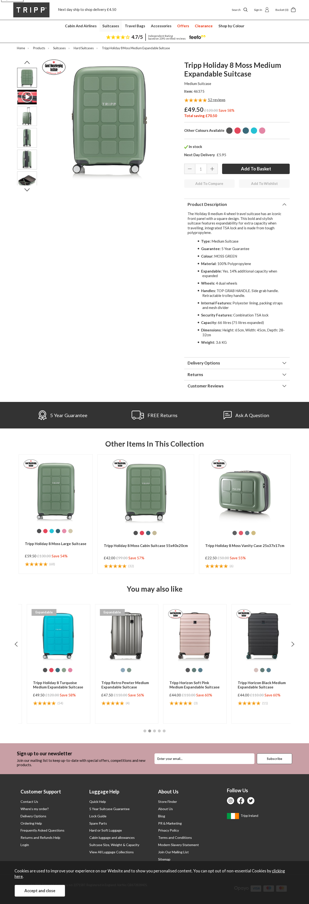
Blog (161, 816)
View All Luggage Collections (111, 852)
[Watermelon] (237, 130)
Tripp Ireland (249, 816)
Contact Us (29, 801)
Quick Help (97, 801)
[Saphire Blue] (194, 670)
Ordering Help (31, 823)
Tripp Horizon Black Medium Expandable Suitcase (256, 684)
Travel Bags (135, 26)
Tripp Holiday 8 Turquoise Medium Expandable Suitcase (52, 684)
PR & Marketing (170, 823)
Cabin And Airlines (81, 26)
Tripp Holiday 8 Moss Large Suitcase (55, 543)
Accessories (161, 26)
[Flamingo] (262, 130)
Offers (183, 26)
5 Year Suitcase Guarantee (109, 809)
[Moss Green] (58, 670)
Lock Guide (97, 816)
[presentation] (16, 644)
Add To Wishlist (264, 183)
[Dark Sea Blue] (246, 130)
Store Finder (167, 801)
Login (25, 845)
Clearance (204, 26)
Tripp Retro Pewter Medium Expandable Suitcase (119, 684)
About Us (165, 809)
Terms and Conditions (175, 837)
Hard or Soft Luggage (105, 830)
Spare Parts (98, 823)
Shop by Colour (231, 26)
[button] (144, 730)
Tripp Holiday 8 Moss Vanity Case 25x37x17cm (244, 545)
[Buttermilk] (70, 531)
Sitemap (164, 859)
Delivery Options (33, 816)
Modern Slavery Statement (178, 845)
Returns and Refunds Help (40, 837)
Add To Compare (209, 183)
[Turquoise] (254, 130)
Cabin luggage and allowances (112, 837)
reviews (216, 100)
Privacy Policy (168, 830)
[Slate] (229, 130)
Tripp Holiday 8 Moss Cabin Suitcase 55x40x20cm (146, 545)
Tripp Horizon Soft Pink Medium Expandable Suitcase (188, 684)
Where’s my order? (35, 809)
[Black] (181, 670)
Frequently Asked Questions (42, 830)
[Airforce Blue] (116, 670)
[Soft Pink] (250, 670)
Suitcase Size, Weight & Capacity (114, 845)
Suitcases (110, 26)
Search (236, 10)
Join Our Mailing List (173, 852)
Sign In (258, 10)
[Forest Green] (188, 670)
